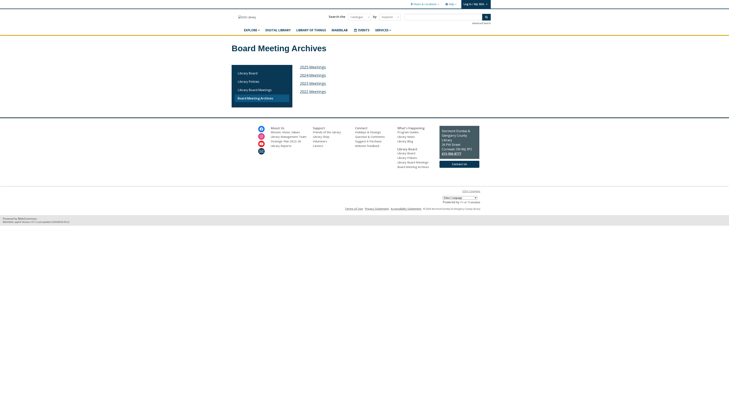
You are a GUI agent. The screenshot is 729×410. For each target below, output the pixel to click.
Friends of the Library (327, 132)
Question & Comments (370, 137)
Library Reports (281, 146)
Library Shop (321, 137)
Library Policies (248, 82)
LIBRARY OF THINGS (311, 30)
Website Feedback (367, 146)
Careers (318, 146)
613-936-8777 (451, 154)
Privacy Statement (377, 209)
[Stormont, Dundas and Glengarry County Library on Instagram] (261, 136)
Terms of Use (354, 209)
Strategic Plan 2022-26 (286, 141)
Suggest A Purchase (368, 141)
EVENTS (363, 30)
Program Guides (408, 132)
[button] (424, 4)
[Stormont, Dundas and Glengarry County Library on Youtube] (261, 144)
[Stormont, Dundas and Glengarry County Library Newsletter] (261, 151)
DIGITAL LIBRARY (278, 30)
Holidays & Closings (368, 132)
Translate (474, 202)
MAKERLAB (340, 30)
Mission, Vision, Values (285, 132)
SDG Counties (471, 191)
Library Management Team (288, 137)
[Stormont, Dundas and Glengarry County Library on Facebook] (261, 129)
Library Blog (405, 141)
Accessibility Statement (406, 209)
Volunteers (320, 141)
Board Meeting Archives (255, 98)
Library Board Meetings (255, 90)
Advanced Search (481, 23)
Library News (406, 137)
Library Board (247, 73)
